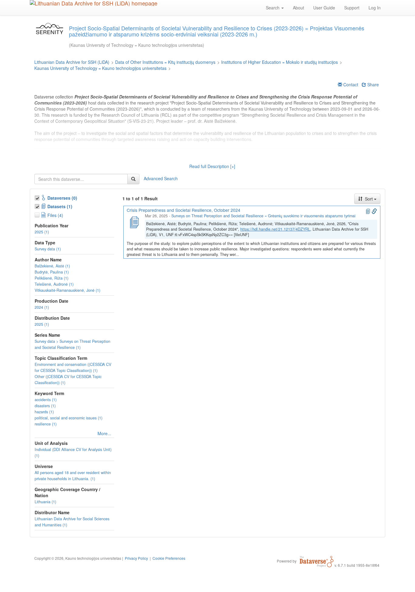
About (298, 8)
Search (273, 8)
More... (104, 433)
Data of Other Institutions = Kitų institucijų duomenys (165, 62)
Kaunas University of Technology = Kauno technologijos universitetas (100, 68)
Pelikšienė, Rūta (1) (51, 278)
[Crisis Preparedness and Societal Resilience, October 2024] (134, 221)
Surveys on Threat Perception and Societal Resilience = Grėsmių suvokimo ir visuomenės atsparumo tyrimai (263, 216)
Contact (350, 84)
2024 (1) (42, 307)
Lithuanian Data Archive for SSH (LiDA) (71, 62)
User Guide (324, 8)
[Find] (133, 179)
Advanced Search (161, 178)
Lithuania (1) (45, 501)
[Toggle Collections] (38, 197)
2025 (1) (42, 232)
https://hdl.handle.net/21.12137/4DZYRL (275, 229)
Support (351, 8)
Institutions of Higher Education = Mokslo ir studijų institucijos (279, 62)
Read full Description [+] (212, 166)
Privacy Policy (136, 558)
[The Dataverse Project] (316, 561)
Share (372, 84)
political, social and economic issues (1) (68, 418)
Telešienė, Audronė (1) (54, 284)
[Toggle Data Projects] (38, 205)
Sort (369, 199)
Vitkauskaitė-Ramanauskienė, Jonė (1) (67, 290)
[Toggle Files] (38, 214)
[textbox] (81, 179)
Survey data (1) (48, 249)
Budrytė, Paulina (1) (52, 272)
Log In (375, 8)
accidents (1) (46, 399)
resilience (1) (46, 424)
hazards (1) (44, 412)
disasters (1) (45, 405)
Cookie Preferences (169, 558)
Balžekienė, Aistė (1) (52, 266)
